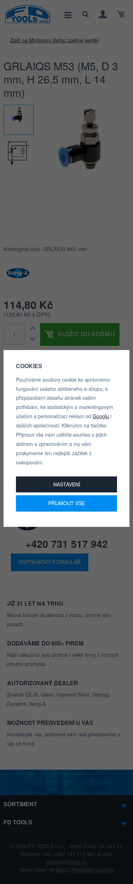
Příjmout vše (66, 503)
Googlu (101, 416)
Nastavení (66, 484)
